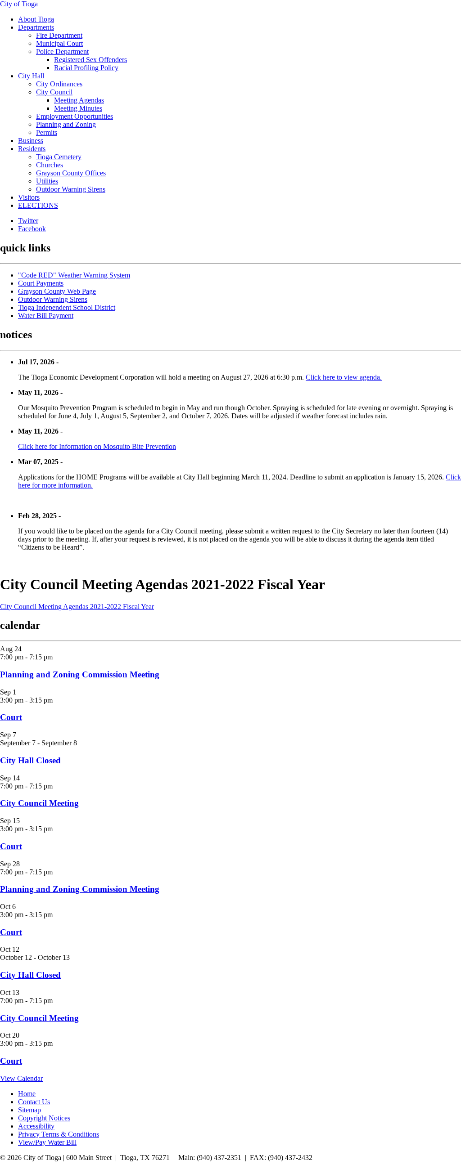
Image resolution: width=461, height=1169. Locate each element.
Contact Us (34, 1102)
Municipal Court (59, 43)
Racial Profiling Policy (86, 68)
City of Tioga (19, 4)
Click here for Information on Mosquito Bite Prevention (97, 446)
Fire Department (59, 35)
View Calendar (21, 1078)
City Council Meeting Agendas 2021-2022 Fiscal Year (77, 606)
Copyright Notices (44, 1118)
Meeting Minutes (78, 108)
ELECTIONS (38, 205)
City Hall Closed (30, 760)
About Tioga (36, 19)
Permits (46, 132)
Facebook (32, 229)
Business (30, 140)
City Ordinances (59, 84)
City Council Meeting (39, 803)
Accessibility (36, 1126)
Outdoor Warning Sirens (70, 189)
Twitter (28, 220)
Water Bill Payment (45, 315)
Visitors (29, 197)
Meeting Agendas (79, 100)
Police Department (62, 51)
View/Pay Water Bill (47, 1142)
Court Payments (40, 283)
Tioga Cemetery (58, 157)
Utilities (47, 181)
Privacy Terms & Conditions (58, 1134)
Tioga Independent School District (66, 307)
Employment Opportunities (74, 116)
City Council (54, 92)
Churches (49, 165)
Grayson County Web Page (57, 291)
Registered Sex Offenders (90, 59)
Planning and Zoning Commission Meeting (79, 674)
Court (11, 717)
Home (27, 1093)
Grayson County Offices (71, 173)
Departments (36, 27)
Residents (31, 148)
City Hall (31, 76)
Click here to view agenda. (344, 377)
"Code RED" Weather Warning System (74, 275)
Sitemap (29, 1110)
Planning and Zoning (66, 124)
